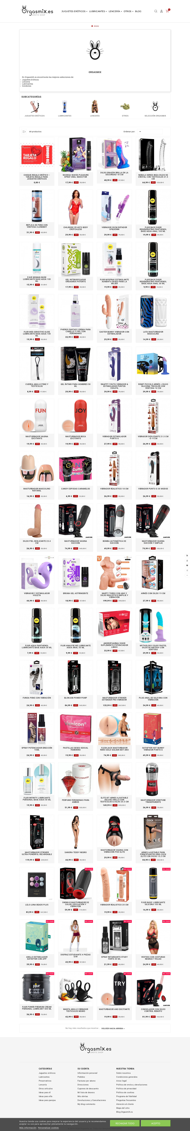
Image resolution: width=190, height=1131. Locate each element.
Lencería (43, 1085)
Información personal (87, 1073)
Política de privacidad (126, 1088)
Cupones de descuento (88, 1088)
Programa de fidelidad (126, 1096)
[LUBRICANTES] (64, 106)
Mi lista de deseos (86, 1092)
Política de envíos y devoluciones (131, 1085)
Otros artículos (46, 1088)
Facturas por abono (87, 1081)
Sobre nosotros (123, 1073)
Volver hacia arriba (112, 1028)
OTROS (125, 116)
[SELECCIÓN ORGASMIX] (155, 106)
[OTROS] (125, 106)
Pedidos (81, 1077)
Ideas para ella (45, 1096)
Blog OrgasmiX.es (124, 1112)
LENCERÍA (95, 116)
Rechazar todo (125, 1123)
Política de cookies (125, 1092)
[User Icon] (161, 11)
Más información (27, 1127)
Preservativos (45, 1081)
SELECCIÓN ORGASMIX (155, 116)
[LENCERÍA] (95, 106)
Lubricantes (44, 1077)
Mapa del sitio (123, 1108)
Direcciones (83, 1085)
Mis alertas (83, 1096)
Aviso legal (121, 1081)
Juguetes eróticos (47, 1073)
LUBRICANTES (64, 116)
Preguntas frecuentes (126, 1100)
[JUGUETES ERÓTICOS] (34, 106)
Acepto (155, 1123)
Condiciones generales (127, 1077)
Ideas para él (45, 1092)
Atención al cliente (125, 1104)
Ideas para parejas (47, 1100)
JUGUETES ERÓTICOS (35, 116)
